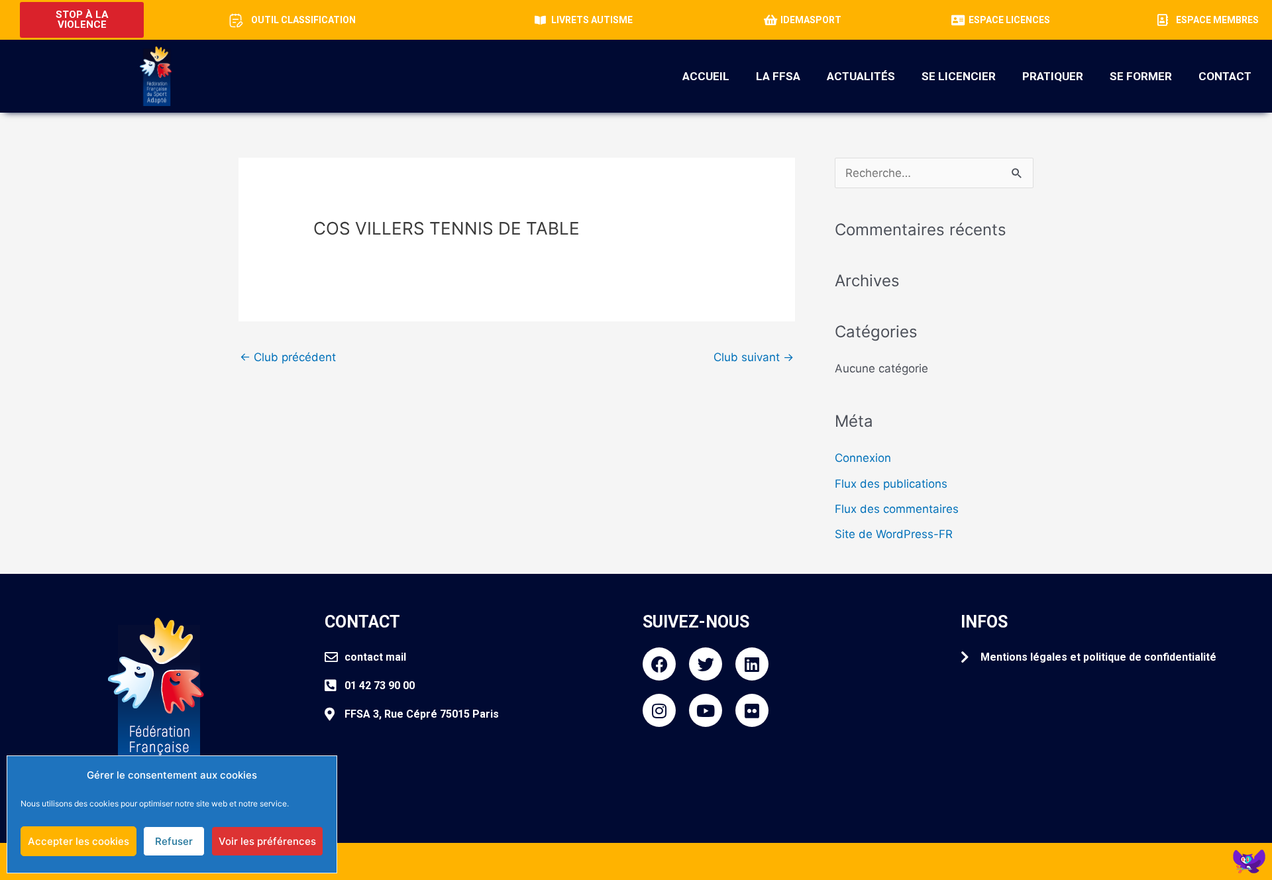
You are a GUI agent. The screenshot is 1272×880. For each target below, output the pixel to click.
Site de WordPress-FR (894, 534)
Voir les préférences (267, 841)
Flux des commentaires (897, 509)
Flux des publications (891, 483)
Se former (1141, 76)
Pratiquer (1052, 76)
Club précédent (288, 357)
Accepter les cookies (78, 841)
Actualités (861, 76)
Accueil (705, 76)
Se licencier (959, 76)
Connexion (863, 458)
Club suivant (754, 357)
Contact (1224, 76)
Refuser (174, 841)
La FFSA (778, 76)
